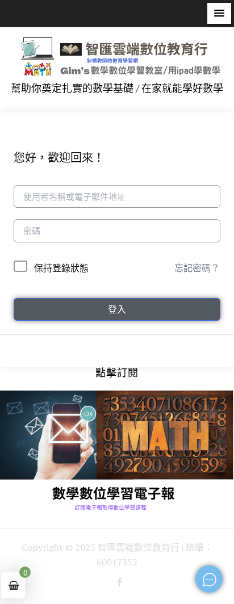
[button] (219, 13)
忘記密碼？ (197, 268)
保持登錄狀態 (61, 268)
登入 (117, 309)
